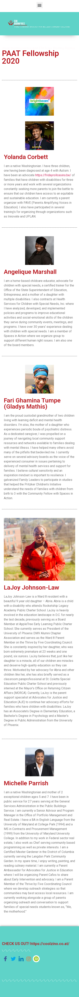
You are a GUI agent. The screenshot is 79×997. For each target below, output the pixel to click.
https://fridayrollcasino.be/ (53, 175)
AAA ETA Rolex (42, 48)
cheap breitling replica (16, 48)
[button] (39, 5)
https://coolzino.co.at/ (49, 943)
